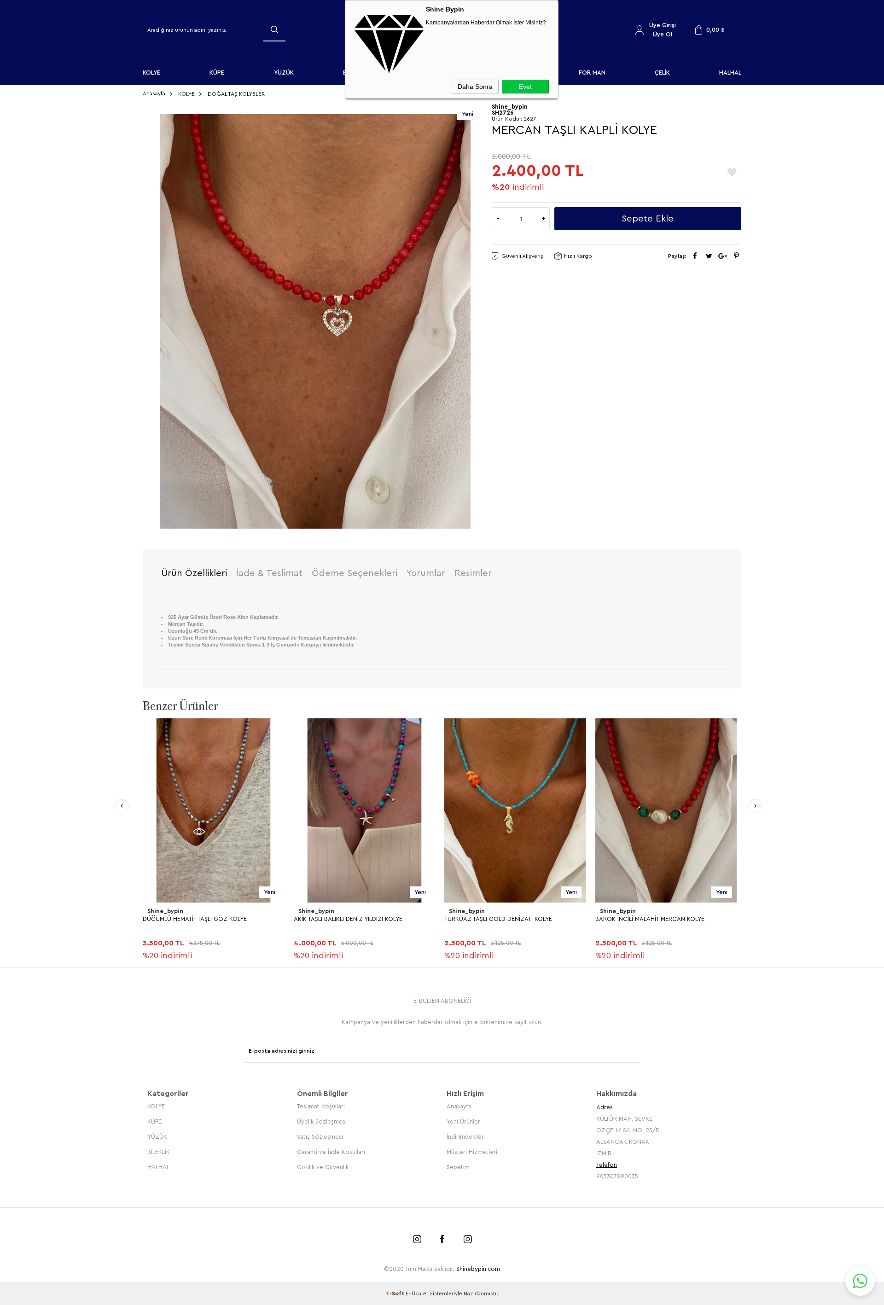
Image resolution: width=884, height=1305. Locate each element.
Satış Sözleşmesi (320, 1137)
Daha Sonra (475, 86)
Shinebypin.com (478, 1269)
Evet (525, 86)
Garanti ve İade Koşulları (331, 1152)
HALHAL (730, 73)
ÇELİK (662, 73)
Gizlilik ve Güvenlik (323, 1167)
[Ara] (274, 29)
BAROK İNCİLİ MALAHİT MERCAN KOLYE (498, 919)
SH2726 (503, 113)
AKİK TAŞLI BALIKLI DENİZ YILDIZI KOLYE (197, 919)
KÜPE (216, 73)
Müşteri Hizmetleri (472, 1152)
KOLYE (151, 73)
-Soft (395, 1293)
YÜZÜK (284, 73)
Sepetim (458, 1167)
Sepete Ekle (648, 218)
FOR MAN (592, 73)
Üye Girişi (662, 25)
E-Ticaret (417, 1293)
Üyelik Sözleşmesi (322, 1121)
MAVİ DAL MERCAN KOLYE (631, 919)
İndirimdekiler (465, 1137)
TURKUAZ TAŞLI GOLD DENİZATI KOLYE (347, 919)
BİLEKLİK (158, 1152)
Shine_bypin (165, 911)
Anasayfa (459, 1106)
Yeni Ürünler (463, 1121)
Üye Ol (662, 34)
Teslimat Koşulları (321, 1106)
